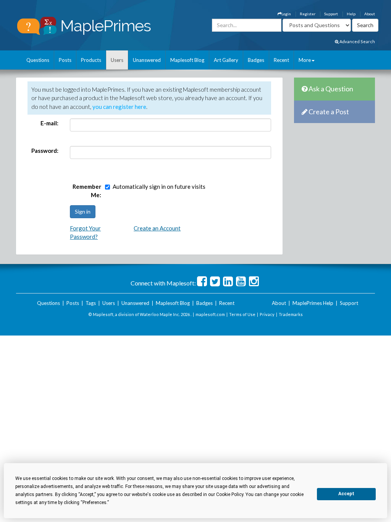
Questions (37, 60)
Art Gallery (226, 60)
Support (331, 13)
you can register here (119, 106)
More (305, 60)
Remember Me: (87, 191)
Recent (281, 60)
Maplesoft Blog (187, 60)
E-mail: (49, 123)
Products (91, 60)
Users (117, 60)
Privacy (267, 314)
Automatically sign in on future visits (159, 186)
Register (307, 13)
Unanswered (147, 60)
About (369, 13)
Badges (256, 60)
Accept (346, 493)
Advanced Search (357, 41)
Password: (44, 150)
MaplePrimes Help (312, 303)
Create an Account (157, 228)
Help (351, 13)
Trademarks (291, 314)
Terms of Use (242, 314)
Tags (91, 303)
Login (286, 13)
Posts (65, 60)
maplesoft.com (210, 314)
